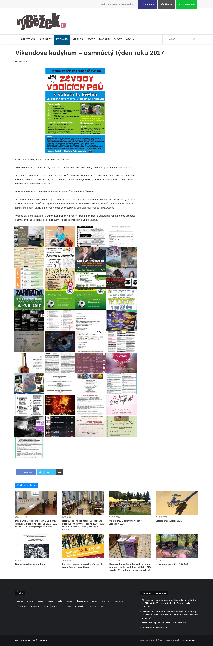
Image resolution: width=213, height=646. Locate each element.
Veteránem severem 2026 (169, 521)
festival (41, 601)
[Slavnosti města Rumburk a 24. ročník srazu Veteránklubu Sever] (83, 546)
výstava (68, 606)
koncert (70, 601)
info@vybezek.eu (40, 640)
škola (103, 606)
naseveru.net (148, 4)
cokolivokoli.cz (187, 4)
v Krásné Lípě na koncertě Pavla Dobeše (93, 207)
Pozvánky (62, 39)
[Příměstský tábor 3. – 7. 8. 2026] (177, 546)
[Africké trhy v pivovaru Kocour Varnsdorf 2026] (130, 503)
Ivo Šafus (19, 61)
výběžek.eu (167, 4)
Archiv (130, 39)
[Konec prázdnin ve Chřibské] (36, 546)
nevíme (93, 219)
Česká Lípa (80, 606)
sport (46, 606)
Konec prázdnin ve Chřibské (30, 564)
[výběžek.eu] (42, 22)
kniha (60, 601)
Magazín (104, 39)
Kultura (78, 39)
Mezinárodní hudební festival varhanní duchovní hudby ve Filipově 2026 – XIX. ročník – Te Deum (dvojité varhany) (36, 524)
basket (20, 601)
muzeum (105, 601)
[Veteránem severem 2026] (177, 503)
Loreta (94, 601)
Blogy (118, 39)
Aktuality (45, 39)
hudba (50, 601)
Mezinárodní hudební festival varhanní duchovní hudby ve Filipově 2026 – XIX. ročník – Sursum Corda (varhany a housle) (170, 614)
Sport (91, 39)
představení (22, 606)
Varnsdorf (56, 606)
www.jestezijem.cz (189, 640)
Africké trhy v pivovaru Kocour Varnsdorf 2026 (164, 623)
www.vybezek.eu (22, 640)
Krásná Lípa (82, 601)
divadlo (30, 601)
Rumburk (35, 606)
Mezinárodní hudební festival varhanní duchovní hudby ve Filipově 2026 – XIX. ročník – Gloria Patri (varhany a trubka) (130, 567)
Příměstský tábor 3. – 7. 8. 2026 (172, 564)
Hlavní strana (26, 39)
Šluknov (92, 606)
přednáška (118, 601)
